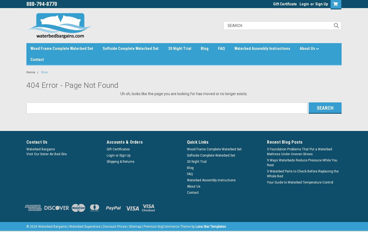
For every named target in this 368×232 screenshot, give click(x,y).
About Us (308, 48)
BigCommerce (168, 226)
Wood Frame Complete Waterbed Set (61, 48)
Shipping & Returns (120, 162)
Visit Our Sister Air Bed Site (46, 154)
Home (30, 72)
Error (44, 72)
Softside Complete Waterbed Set (131, 48)
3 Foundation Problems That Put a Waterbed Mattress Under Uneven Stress (299, 151)
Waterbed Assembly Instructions (262, 48)
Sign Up (321, 4)
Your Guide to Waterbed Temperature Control (300, 182)
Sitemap (135, 226)
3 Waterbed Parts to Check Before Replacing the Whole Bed (303, 173)
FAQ (221, 48)
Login (304, 4)
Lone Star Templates (211, 226)
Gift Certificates (118, 149)
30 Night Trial (179, 48)
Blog (205, 48)
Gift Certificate (285, 4)
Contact (37, 59)
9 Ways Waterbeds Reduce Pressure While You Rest (302, 162)
